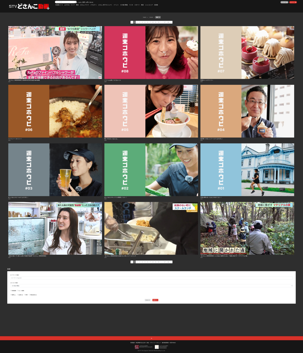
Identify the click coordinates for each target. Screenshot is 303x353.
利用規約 (132, 342)
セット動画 (21, 290)
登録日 (144, 17)
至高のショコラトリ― (206, 80)
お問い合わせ (89, 2)
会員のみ (21, 294)
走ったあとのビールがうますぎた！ (18, 197)
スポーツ (137, 5)
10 (158, 22)
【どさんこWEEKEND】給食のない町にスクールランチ (120, 256)
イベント (116, 5)
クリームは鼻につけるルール (112, 80)
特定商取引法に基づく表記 (142, 342)
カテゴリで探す (14, 282)
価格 (157, 17)
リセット (147, 300)
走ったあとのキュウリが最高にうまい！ (115, 197)
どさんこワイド (84, 5)
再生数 (151, 17)
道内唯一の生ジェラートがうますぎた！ (211, 139)
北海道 (156, 5)
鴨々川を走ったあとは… (111, 139)
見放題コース (59, 5)
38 (168, 22)
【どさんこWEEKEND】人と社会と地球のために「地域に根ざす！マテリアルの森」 (224, 256)
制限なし (14, 294)
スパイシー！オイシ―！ (15, 139)
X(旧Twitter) (173, 342)
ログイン (292, 2)
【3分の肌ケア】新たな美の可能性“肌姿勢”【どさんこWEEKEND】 (27, 256)
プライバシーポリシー (155, 342)
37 (164, 22)
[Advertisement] (151, 316)
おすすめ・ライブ (69, 5)
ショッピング (149, 5)
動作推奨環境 (165, 342)
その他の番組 (124, 5)
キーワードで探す (14, 275)
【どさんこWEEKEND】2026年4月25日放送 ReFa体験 (24, 80)
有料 (26, 294)
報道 (77, 5)
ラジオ (131, 5)
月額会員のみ (33, 294)
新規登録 (283, 2)
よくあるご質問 (80, 2)
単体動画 (14, 290)
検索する (155, 300)
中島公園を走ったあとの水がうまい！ (211, 197)
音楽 (142, 5)
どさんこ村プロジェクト (105, 5)
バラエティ (93, 5)
